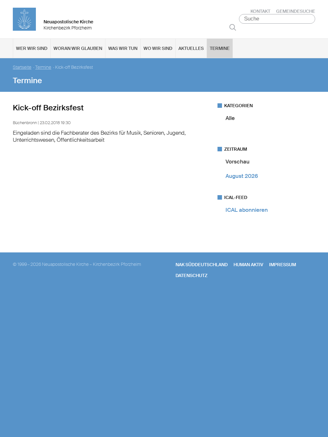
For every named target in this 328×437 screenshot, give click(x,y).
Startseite (22, 67)
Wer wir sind (31, 48)
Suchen (232, 27)
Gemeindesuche (295, 11)
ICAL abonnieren (247, 209)
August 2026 (242, 175)
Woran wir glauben (77, 48)
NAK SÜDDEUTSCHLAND (202, 264)
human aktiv (248, 264)
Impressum (282, 264)
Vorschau (238, 161)
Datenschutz (192, 275)
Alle (230, 118)
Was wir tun (122, 48)
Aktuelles (191, 48)
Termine (220, 48)
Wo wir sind (158, 48)
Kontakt (260, 11)
